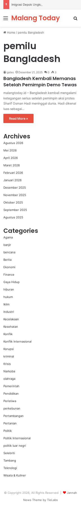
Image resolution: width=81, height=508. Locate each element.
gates (10, 72)
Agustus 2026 (13, 143)
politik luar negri (14, 445)
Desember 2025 (14, 187)
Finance (8, 274)
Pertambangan (13, 416)
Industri (8, 311)
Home (10, 32)
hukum (8, 297)
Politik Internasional (17, 438)
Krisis (7, 364)
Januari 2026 (12, 180)
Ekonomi (9, 267)
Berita (7, 259)
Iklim (6, 304)
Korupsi (8, 349)
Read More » (18, 118)
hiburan (8, 289)
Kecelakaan (11, 319)
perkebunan (11, 408)
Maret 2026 (11, 165)
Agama (8, 237)
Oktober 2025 (13, 202)
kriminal (8, 356)
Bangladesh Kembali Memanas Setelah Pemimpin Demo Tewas (40, 81)
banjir (7, 245)
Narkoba (9, 371)
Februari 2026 (13, 172)
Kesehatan (10, 326)
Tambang (9, 460)
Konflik (8, 334)
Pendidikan (11, 393)
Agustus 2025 (13, 217)
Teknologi (10, 468)
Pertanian (10, 423)
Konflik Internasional (17, 341)
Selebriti (9, 453)
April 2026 (10, 158)
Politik (7, 430)
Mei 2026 (10, 150)
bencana (9, 252)
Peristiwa (9, 401)
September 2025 (15, 210)
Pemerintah (11, 386)
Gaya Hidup (11, 282)
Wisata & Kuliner (14, 475)
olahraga (9, 378)
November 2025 (14, 195)
